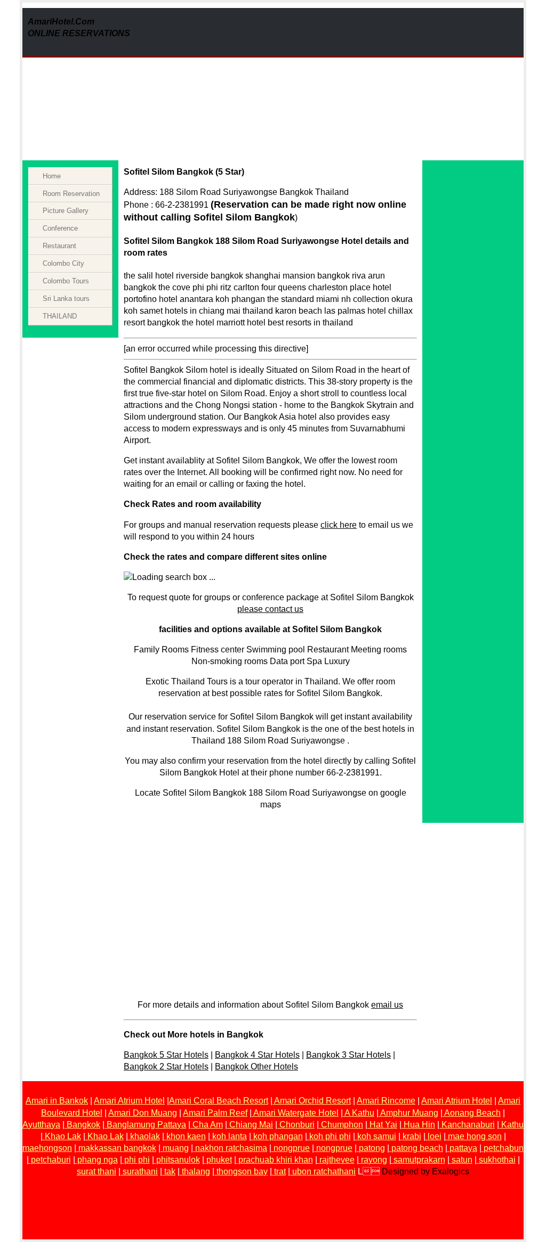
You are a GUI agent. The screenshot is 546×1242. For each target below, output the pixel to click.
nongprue (292, 1148)
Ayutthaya (41, 1124)
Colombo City (63, 263)
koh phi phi (330, 1136)
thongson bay (242, 1171)
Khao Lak (63, 1136)
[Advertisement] (369, 82)
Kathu (512, 1124)
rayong (374, 1159)
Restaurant (59, 246)
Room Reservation (71, 194)
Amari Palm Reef (215, 1112)
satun (462, 1159)
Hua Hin (419, 1124)
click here (338, 524)
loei (434, 1136)
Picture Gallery (66, 211)
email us (387, 1004)
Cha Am (207, 1124)
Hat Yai (383, 1124)
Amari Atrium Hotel (129, 1100)
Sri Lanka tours (66, 299)
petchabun (504, 1148)
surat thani (96, 1171)
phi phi (137, 1159)
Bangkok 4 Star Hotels (257, 1054)
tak (169, 1171)
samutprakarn (419, 1159)
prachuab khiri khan (275, 1159)
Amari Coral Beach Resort (218, 1100)
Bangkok (83, 1124)
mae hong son (475, 1136)
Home (52, 176)
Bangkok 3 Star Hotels (348, 1054)
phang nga (97, 1159)
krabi (412, 1136)
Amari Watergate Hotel (295, 1112)
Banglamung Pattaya (146, 1124)
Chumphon (342, 1124)
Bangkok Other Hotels (256, 1066)
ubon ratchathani (324, 1171)
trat (280, 1171)
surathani (140, 1171)
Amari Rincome (386, 1100)
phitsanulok (178, 1159)
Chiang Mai (251, 1124)
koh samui (376, 1136)
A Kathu (359, 1112)
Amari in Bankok (57, 1100)
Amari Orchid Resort (311, 1100)
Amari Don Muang (142, 1112)
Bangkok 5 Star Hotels (166, 1054)
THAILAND (60, 316)
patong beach (417, 1148)
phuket (219, 1159)
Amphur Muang (409, 1112)
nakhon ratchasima (231, 1148)
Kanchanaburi (468, 1124)
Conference (60, 228)
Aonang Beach (472, 1112)
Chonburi (297, 1124)
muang (176, 1148)
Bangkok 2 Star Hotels (166, 1066)
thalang (196, 1171)
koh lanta (229, 1136)
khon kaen (186, 1136)
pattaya (463, 1148)
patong (372, 1148)
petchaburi (51, 1159)
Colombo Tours (66, 281)
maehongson (47, 1148)
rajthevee (337, 1159)
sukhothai (497, 1159)
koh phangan (278, 1136)
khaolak (145, 1136)
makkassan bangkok (117, 1148)
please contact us (270, 609)
